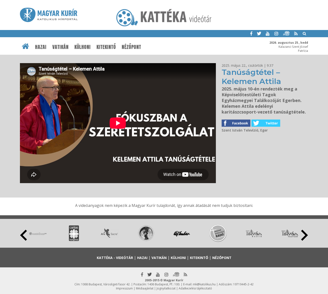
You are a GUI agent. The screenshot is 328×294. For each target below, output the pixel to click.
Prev (23, 235)
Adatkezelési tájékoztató (195, 288)
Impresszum (124, 288)
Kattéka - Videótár (115, 257)
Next (304, 235)
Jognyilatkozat (166, 288)
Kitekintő (106, 47)
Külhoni (82, 47)
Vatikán (60, 47)
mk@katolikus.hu (204, 284)
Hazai (41, 47)
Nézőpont (131, 47)
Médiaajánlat (144, 288)
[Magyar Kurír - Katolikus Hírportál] (164, 26)
